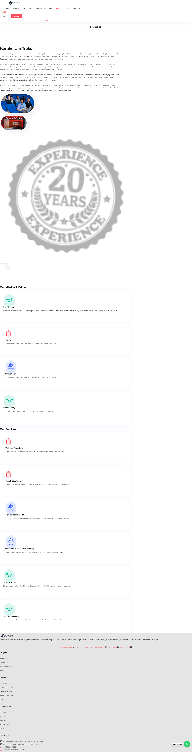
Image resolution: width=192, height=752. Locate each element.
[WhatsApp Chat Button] (187, 744)
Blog (67, 8)
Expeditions (27, 8)
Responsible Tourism (7, 687)
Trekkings (16, 8)
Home (8, 8)
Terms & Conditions (7, 695)
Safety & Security (6, 691)
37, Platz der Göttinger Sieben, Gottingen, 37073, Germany (24, 741)
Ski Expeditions (40, 8)
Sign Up (16, 16)
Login (5, 16)
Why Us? (3, 716)
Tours (50, 8)
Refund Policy (5, 724)
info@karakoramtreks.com (14, 750)
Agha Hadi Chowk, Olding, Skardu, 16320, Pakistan (21, 744)
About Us (59, 8)
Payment (3, 720)
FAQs (2, 729)
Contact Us (76, 8)
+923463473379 (10, 747)
